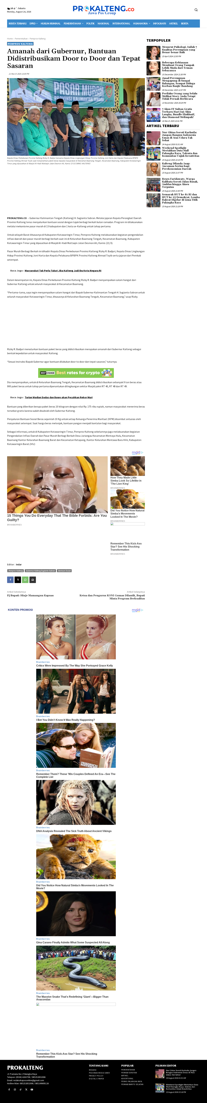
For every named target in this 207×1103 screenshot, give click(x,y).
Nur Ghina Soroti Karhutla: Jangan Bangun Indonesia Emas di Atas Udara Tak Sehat (179, 136)
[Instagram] (15, 1090)
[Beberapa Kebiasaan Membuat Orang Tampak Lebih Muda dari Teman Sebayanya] (153, 68)
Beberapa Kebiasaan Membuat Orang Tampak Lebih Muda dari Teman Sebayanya (178, 66)
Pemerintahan (21, 38)
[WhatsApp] (25, 580)
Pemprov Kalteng (37, 38)
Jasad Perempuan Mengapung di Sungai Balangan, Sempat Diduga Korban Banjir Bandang (178, 82)
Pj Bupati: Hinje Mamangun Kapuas (30, 595)
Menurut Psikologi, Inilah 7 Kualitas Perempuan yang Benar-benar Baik (179, 50)
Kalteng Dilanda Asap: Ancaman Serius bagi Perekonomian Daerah (176, 166)
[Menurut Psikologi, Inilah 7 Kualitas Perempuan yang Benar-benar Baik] (153, 53)
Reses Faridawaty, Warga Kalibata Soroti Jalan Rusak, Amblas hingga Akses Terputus (180, 183)
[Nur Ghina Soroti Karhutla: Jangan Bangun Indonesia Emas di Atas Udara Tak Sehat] (153, 138)
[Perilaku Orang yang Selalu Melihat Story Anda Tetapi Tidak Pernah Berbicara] (153, 99)
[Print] (32, 580)
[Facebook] (10, 580)
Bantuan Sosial (64, 570)
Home (10, 38)
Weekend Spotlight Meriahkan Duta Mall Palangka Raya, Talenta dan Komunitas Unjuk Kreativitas (180, 152)
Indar (19, 564)
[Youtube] (32, 1090)
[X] (18, 580)
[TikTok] (20, 1090)
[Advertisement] (76, 191)
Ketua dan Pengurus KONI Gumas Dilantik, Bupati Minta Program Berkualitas (112, 597)
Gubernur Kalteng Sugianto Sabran (40, 570)
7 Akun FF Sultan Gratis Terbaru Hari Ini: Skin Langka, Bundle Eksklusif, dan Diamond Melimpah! (178, 113)
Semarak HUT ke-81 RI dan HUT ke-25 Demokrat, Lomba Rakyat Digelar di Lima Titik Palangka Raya (181, 198)
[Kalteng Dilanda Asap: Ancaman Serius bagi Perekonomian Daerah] (153, 169)
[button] (196, 10)
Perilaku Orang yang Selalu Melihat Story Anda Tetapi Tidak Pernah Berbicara (179, 96)
